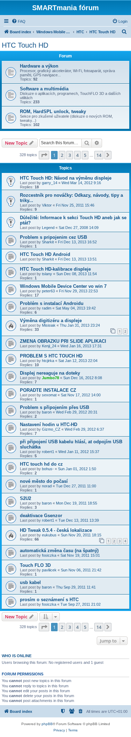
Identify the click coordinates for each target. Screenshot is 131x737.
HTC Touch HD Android (45, 254)
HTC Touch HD (25, 45)
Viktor (47, 205)
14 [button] (98, 155)
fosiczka (49, 555)
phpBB (47, 724)
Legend (48, 227)
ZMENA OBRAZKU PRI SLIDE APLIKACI (63, 341)
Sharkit (48, 242)
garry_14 (49, 183)
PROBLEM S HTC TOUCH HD (51, 356)
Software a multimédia (44, 88)
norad (47, 486)
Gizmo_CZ (51, 429)
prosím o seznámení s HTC (49, 599)
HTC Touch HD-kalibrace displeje (55, 269)
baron (47, 412)
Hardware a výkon (39, 66)
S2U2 (25, 498)
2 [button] (62, 155)
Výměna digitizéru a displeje (51, 320)
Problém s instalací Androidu (51, 303)
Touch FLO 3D (35, 565)
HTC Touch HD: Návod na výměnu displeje (65, 178)
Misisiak (49, 325)
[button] (44, 155)
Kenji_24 (49, 346)
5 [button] (85, 155)
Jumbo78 (50, 378)
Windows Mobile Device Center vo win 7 (63, 286)
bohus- (48, 469)
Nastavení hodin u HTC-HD (48, 424)
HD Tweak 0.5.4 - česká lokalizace (56, 530)
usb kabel (30, 582)
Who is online (16, 656)
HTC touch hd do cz (41, 464)
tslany (47, 274)
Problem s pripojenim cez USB (53, 237)
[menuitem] (19, 21)
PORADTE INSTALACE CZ (48, 390)
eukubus (49, 535)
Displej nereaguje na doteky (50, 373)
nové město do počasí (44, 481)
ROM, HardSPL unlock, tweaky (53, 111)
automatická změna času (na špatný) (59, 550)
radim (46, 308)
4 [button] (77, 155)
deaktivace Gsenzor (41, 515)
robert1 (48, 452)
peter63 (48, 291)
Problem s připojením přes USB (54, 407)
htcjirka (48, 361)
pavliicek (49, 570)
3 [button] (69, 155)
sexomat (49, 395)
